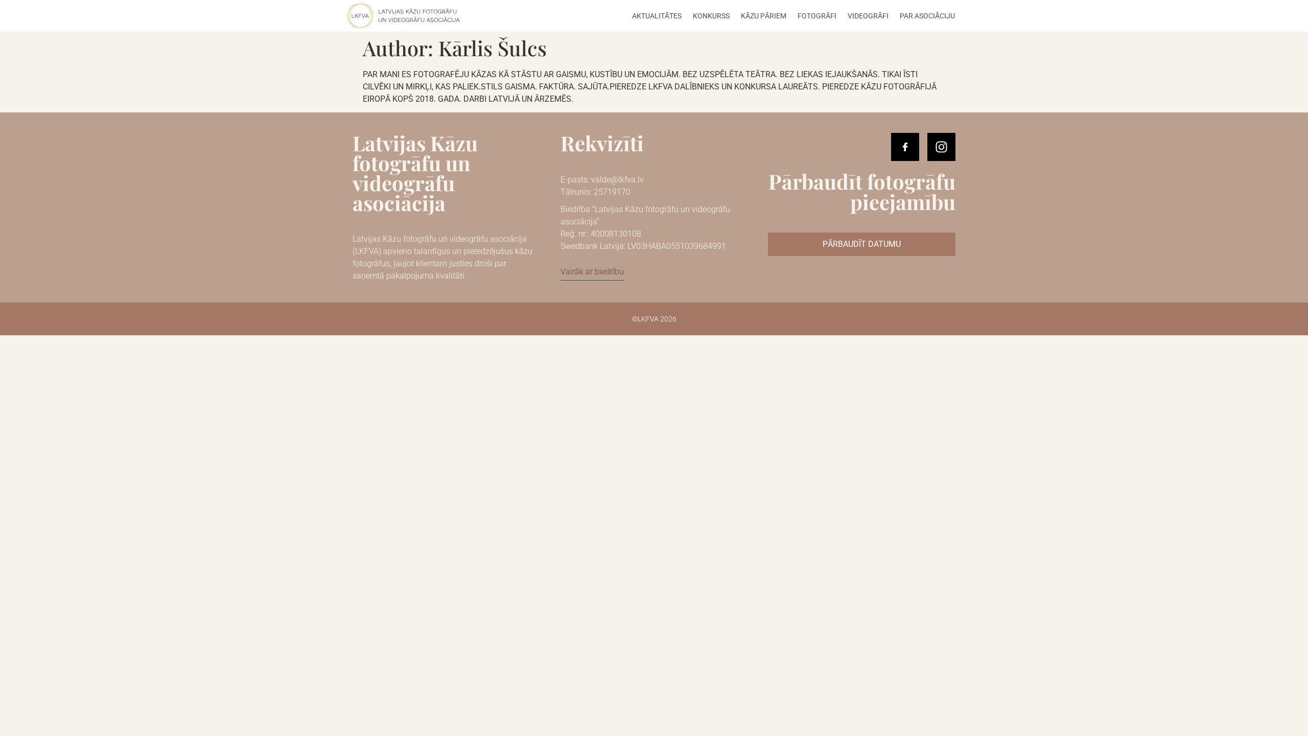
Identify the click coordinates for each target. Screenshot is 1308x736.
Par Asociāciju (927, 16)
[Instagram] (941, 147)
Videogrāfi (868, 16)
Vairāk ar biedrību (592, 272)
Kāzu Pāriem (763, 16)
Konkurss (711, 16)
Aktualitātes (657, 16)
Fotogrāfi (817, 16)
